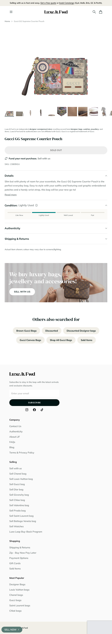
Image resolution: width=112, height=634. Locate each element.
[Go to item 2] (19, 111)
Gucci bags (15, 600)
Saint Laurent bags (19, 605)
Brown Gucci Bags (26, 330)
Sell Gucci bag (17, 484)
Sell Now (10, 629)
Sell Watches (16, 526)
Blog (11, 447)
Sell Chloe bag (17, 500)
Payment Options (18, 558)
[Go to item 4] (41, 111)
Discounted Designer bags (81, 330)
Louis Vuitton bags (19, 589)
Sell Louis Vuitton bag (21, 478)
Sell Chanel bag (17, 473)
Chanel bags (16, 594)
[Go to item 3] (30, 111)
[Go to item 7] (72, 111)
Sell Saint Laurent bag (21, 515)
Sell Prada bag (17, 510)
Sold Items (86, 340)
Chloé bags (15, 610)
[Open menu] (11, 12)
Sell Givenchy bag (19, 494)
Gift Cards (15, 563)
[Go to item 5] (51, 111)
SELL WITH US (22, 291)
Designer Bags (17, 584)
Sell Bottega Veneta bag (22, 521)
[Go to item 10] (103, 111)
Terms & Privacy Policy (21, 452)
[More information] (36, 205)
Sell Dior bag (16, 489)
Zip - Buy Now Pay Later (22, 552)
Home (7, 21)
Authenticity (16, 431)
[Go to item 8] (83, 111)
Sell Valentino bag (19, 505)
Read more (11, 194)
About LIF (14, 436)
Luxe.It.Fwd (22, 628)
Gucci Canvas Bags (30, 340)
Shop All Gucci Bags (61, 340)
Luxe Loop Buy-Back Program (25, 531)
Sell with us (44, 158)
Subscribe (34, 402)
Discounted (51, 330)
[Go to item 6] (61, 111)
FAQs (12, 442)
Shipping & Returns (19, 547)
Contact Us (15, 426)
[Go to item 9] (93, 111)
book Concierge (66, 3)
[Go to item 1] (9, 111)
